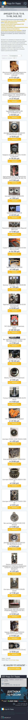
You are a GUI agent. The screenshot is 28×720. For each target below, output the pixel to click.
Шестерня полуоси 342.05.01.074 (14, 196)
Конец (17, 660)
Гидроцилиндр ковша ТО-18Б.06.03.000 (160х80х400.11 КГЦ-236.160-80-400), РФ (14, 177)
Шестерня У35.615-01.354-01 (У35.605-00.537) (14, 590)
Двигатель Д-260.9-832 (14, 359)
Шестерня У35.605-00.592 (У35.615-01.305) (14, 439)
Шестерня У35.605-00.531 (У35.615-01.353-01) (14, 480)
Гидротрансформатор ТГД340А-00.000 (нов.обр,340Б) (14, 305)
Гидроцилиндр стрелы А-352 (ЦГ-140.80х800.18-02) (14, 112)
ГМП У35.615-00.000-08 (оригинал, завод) (14, 327)
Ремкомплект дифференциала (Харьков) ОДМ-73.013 (14, 228)
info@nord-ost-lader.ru (21, 705)
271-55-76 (10, 685)
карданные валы (12, 30)
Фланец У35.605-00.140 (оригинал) (14, 378)
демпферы (18, 30)
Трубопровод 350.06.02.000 (14, 267)
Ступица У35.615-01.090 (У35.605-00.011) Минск (14, 398)
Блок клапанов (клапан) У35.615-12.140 (14, 459)
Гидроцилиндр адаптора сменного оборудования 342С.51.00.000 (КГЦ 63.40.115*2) (14, 610)
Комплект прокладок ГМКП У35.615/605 (14, 285)
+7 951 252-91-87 (16, 685)
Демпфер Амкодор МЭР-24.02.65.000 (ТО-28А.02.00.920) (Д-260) (14, 133)
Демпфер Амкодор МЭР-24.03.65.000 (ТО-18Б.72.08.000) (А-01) (14, 543)
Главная (2, 8)
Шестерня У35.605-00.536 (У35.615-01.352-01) (14, 502)
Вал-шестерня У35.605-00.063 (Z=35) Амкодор (14, 524)
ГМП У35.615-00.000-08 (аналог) (14, 419)
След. (14, 660)
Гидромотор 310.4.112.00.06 (14, 213)
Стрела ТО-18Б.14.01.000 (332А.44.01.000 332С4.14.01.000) (14, 248)
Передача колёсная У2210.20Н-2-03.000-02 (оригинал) (14, 155)
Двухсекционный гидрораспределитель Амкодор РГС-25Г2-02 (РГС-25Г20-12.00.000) (14, 73)
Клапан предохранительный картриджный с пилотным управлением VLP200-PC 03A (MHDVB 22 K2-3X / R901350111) (14, 566)
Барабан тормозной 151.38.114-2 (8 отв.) (14, 650)
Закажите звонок (14, 668)
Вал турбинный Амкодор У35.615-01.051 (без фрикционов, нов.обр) (14, 340)
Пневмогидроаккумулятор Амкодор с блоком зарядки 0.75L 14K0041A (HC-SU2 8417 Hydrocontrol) (14, 94)
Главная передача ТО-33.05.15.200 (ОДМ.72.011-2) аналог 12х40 (14, 633)
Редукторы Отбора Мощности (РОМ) (16, 21)
